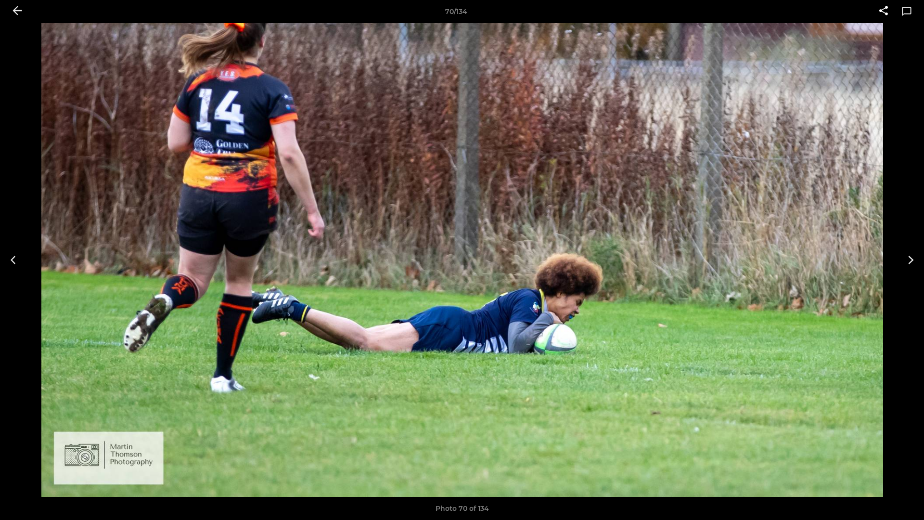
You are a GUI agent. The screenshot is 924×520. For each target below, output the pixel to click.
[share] (883, 11)
